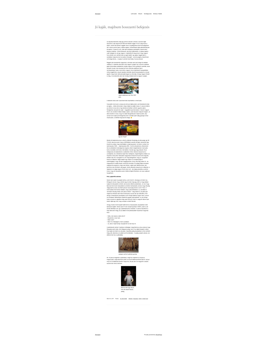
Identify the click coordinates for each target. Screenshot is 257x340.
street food (145, 298)
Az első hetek (123, 298)
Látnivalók (134, 13)
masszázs (135, 298)
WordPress (159, 334)
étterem (131, 298)
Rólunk (140, 13)
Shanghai (97, 13)
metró (140, 298)
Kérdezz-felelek (157, 13)
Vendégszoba (148, 13)
